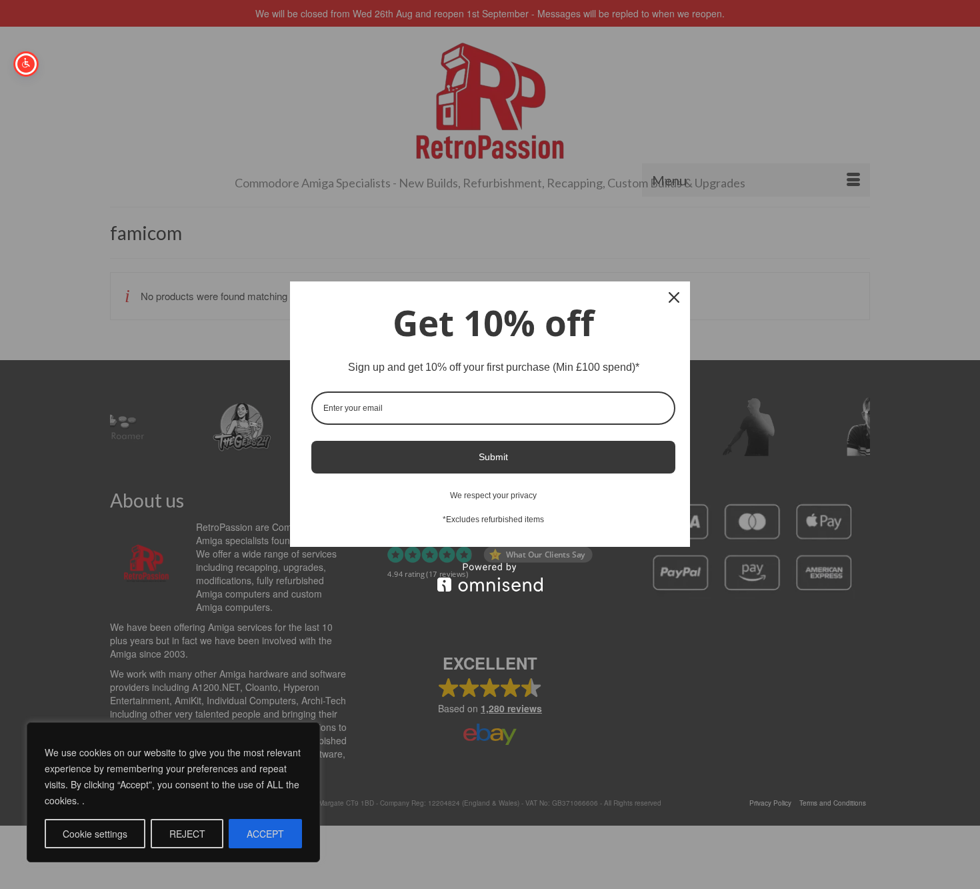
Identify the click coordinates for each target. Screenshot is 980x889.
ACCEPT (265, 833)
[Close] (674, 297)
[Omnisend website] (490, 577)
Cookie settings (95, 833)
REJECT (187, 833)
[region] (173, 792)
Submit (493, 457)
